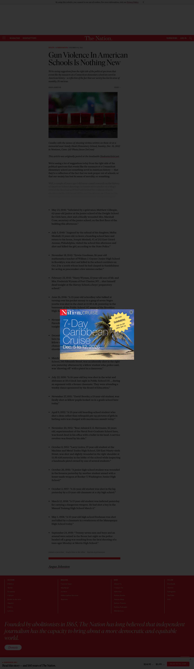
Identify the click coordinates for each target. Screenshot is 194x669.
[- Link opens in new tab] (97, 334)
